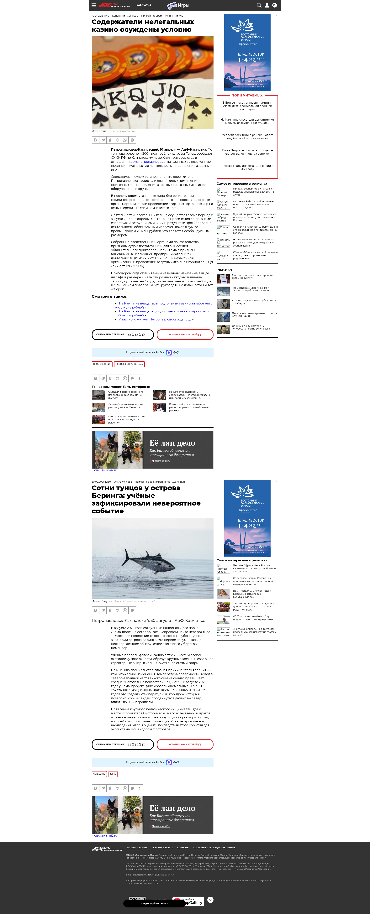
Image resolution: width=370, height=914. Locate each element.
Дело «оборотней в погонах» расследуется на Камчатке (125, 406)
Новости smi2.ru (104, 470)
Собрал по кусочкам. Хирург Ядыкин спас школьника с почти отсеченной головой (255, 229)
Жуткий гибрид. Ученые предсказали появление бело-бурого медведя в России (255, 217)
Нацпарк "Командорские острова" (134, 601)
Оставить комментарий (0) (185, 334)
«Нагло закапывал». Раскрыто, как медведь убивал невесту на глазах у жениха (254, 631)
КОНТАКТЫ (183, 847)
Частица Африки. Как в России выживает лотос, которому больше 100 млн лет (254, 568)
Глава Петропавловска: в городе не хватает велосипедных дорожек (247, 152)
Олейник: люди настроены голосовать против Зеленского (251, 327)
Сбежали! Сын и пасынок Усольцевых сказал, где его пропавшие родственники (255, 255)
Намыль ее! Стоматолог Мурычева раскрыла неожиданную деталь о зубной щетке (254, 242)
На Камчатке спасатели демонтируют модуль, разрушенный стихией (247, 121)
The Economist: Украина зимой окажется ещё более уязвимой (250, 289)
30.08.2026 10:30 (101, 481)
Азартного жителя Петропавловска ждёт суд (155, 319)
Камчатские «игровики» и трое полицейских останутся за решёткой (126, 419)
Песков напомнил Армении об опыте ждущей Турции (254, 314)
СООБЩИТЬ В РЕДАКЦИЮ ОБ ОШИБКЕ (214, 847)
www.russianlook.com (121, 131)
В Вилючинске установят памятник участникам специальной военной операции (247, 106)
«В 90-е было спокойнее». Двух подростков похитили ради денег (253, 618)
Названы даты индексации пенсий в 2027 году (247, 167)
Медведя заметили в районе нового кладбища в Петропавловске (247, 136)
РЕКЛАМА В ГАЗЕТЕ (162, 847)
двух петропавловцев (148, 162)
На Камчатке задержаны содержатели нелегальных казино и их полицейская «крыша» (190, 394)
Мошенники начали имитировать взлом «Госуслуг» (252, 276)
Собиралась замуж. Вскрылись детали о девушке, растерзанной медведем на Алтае (253, 581)
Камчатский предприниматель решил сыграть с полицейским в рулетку (189, 407)
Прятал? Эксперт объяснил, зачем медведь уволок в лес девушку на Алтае (253, 191)
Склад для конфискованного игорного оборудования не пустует (125, 394)
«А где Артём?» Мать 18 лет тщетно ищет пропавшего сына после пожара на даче (254, 204)
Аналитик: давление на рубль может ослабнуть (254, 302)
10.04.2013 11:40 (100, 15)
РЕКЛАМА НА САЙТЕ (136, 847)
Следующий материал (154, 903)
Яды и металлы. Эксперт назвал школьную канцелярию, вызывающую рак (252, 593)
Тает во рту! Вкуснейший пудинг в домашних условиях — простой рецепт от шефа (253, 606)
